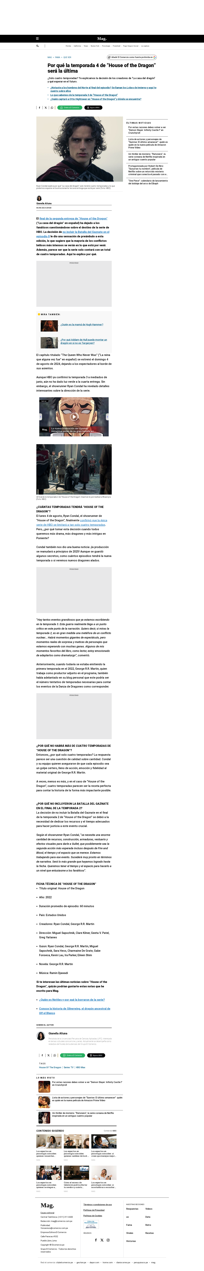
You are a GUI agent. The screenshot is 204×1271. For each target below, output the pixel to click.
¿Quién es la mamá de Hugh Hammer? (82, 324)
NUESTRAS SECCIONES (135, 1204)
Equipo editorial (47, 1213)
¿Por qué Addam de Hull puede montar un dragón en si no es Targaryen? (84, 341)
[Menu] (38, 39)
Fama (129, 1225)
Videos (148, 1209)
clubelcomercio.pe (64, 1262)
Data (147, 1217)
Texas (86, 46)
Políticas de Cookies (92, 1216)
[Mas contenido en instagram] (108, 1240)
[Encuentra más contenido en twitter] (46, 107)
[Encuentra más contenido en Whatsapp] (52, 107)
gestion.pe (81, 1262)
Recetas (149, 1233)
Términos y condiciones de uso (97, 1204)
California (77, 46)
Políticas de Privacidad (93, 1210)
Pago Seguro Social (130, 46)
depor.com (94, 1262)
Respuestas (132, 1209)
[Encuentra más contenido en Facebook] (39, 107)
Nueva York (95, 46)
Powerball (116, 46)
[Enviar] (37, 46)
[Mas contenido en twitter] (102, 1240)
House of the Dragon (50, 1067)
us (127, 1217)
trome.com (108, 1262)
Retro (148, 1225)
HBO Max (80, 1067)
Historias (131, 1241)
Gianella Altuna (44, 203)
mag (153, 1262)
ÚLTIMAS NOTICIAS (138, 123)
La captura (145, 46)
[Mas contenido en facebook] (96, 1240)
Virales (129, 1233)
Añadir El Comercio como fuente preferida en (132, 57)
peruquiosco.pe (141, 1262)
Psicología (106, 46)
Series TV (68, 1067)
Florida (68, 46)
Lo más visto (45, 1078)
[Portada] (47, 1210)
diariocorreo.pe (123, 1262)
